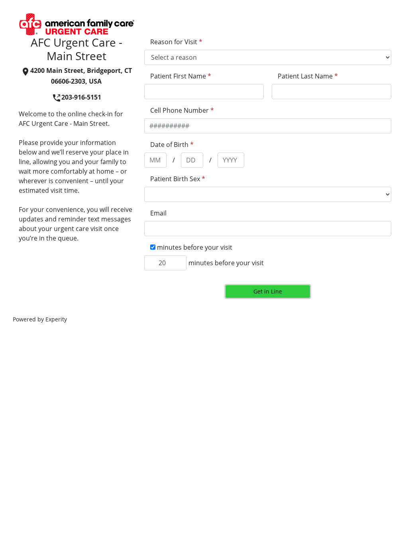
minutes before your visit (226, 262)
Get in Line (267, 291)
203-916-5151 (81, 97)
